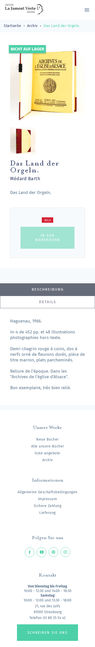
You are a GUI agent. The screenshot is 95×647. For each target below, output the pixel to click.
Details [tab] (47, 302)
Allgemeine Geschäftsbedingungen (47, 492)
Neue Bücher (47, 439)
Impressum (47, 499)
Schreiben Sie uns (47, 632)
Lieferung (47, 513)
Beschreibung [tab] (48, 289)
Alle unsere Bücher (47, 446)
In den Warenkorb (47, 237)
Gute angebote (47, 453)
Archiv (47, 460)
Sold (47, 220)
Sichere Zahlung (48, 506)
